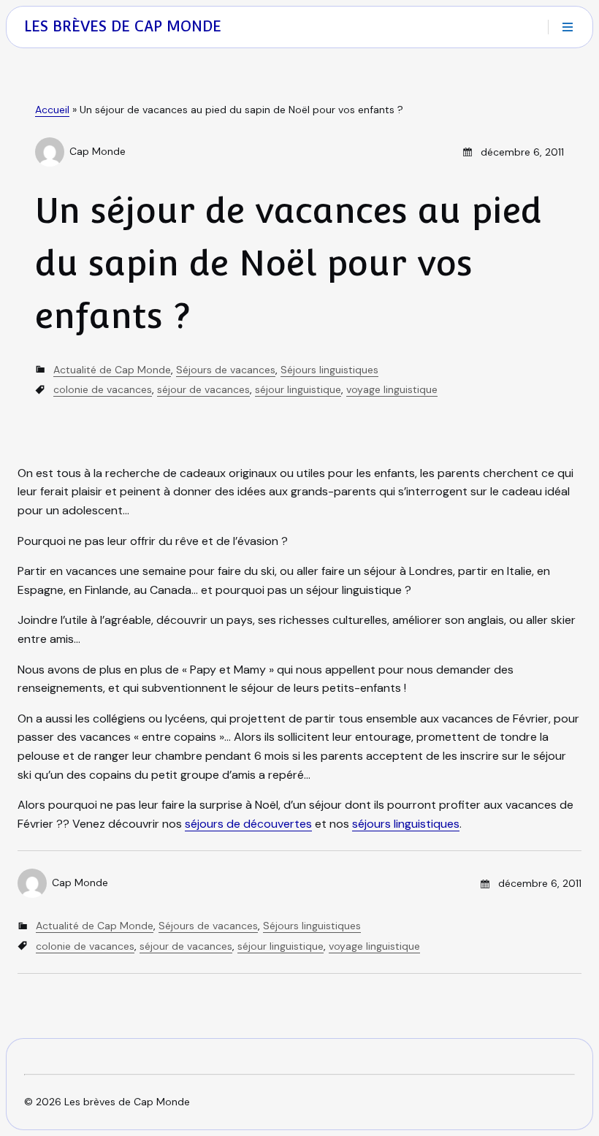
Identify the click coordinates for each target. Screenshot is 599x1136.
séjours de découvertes (248, 823)
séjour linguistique (298, 389)
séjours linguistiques (405, 823)
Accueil (52, 109)
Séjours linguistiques (329, 369)
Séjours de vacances (225, 369)
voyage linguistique (392, 389)
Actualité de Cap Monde (112, 369)
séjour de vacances (203, 389)
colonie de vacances (102, 389)
